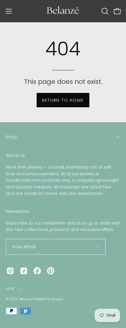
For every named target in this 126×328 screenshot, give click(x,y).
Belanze (25, 299)
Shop (11, 137)
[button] (104, 11)
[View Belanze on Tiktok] (23, 270)
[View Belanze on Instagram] (10, 270)
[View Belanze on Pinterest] (50, 270)
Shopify (57, 299)
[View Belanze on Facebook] (37, 270)
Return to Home (63, 100)
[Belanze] (63, 11)
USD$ (10, 289)
